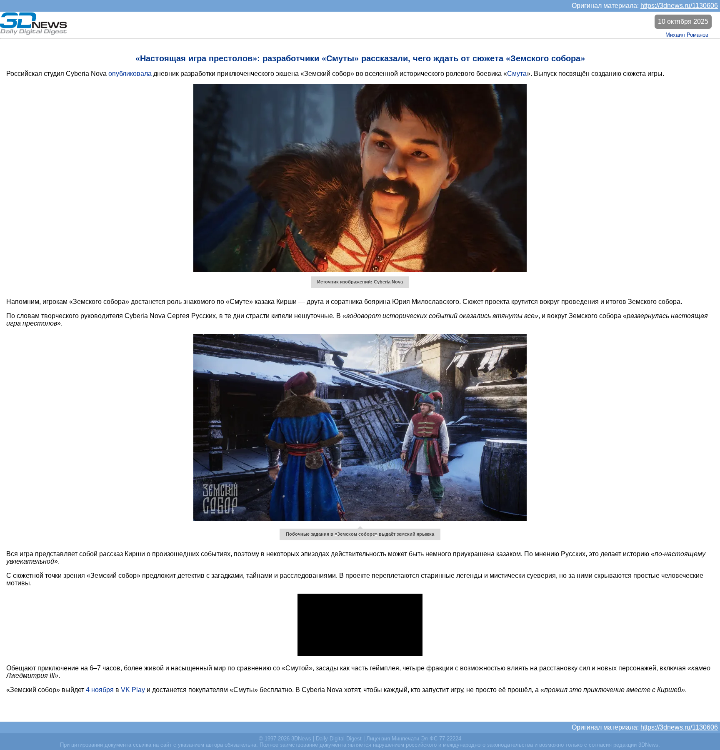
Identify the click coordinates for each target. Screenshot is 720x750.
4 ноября (100, 689)
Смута (517, 73)
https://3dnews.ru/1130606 (679, 5)
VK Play (133, 689)
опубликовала (130, 73)
